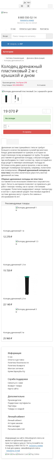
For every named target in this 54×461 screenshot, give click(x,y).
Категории (8, 51)
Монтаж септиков (15, 368)
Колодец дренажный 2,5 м (14, 298)
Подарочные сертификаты (19, 403)
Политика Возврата (16, 365)
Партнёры (12, 406)
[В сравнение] (48, 111)
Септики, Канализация (15, 58)
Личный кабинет (15, 420)
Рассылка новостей (16, 429)
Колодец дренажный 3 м (13, 332)
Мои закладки (14, 426)
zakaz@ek (30, 448)
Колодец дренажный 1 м (13, 231)
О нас (10, 357)
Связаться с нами (15, 383)
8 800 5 (27, 17)
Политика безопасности (18, 362)
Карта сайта (13, 388)
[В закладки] (44, 111)
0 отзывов (41, 85)
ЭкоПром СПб (21, 82)
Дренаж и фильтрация (35, 58)
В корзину (27, 132)
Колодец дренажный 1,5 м (14, 265)
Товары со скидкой (16, 409)
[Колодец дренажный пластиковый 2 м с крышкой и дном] (27, 91)
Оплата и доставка (16, 360)
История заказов (15, 423)
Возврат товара (15, 386)
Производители (14, 400)
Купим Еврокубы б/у (16, 371)
